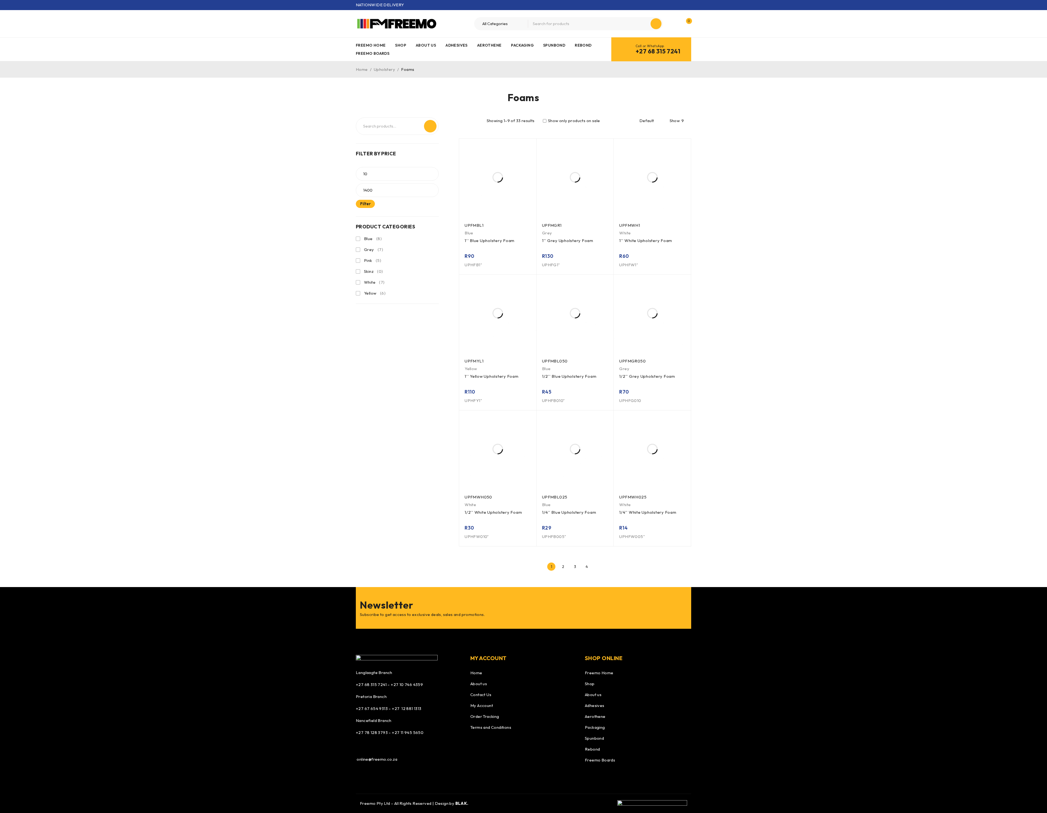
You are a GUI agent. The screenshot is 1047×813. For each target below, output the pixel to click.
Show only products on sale (573, 120)
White (369, 282)
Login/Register (674, 24)
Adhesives (594, 705)
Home (362, 69)
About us (478, 683)
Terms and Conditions (490, 727)
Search (430, 126)
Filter (365, 203)
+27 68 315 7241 (658, 51)
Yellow (370, 293)
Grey (369, 249)
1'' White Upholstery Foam (645, 240)
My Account (481, 705)
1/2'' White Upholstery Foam (493, 512)
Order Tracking (484, 716)
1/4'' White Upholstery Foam (647, 512)
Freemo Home (599, 672)
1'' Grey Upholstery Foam (567, 240)
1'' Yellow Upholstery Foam (492, 376)
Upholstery (384, 69)
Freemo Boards (600, 760)
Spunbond (594, 738)
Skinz (369, 271)
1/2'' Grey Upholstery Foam (647, 376)
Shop (590, 683)
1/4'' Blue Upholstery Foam (569, 512)
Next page (599, 567)
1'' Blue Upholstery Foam (490, 240)
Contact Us (480, 694)
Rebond (592, 749)
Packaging (595, 727)
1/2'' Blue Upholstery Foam (569, 376)
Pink (368, 260)
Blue (368, 238)
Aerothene (595, 716)
